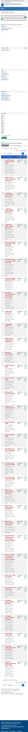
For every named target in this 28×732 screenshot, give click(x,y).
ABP (2, 117)
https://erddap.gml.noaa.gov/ (7, 692)
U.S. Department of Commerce (9, 725)
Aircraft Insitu (4, 79)
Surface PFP (4, 75)
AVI (2, 132)
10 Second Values (5, 100)
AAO (2, 115)
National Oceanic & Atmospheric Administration (13, 726)
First (4, 153)
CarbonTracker (4, 29)
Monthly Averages (5, 95)
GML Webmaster (19, 693)
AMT (2, 125)
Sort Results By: (14, 145)
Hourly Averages (5, 96)
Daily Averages (4, 98)
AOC (2, 128)
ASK (2, 131)
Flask (2, 71)
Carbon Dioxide (4, 50)
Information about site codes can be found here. (16, 139)
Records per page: (19, 150)
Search (4, 137)
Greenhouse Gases (5, 28)
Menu (2, 9)
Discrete (3, 93)
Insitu (2, 76)
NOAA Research (5, 728)
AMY (2, 126)
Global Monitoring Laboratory (13, 4)
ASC (2, 129)
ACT (2, 120)
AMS (2, 123)
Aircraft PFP (4, 73)
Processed (3, 78)
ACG (2, 118)
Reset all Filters (5, 145)
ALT (2, 121)
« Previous (9, 153)
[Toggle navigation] (25, 8)
